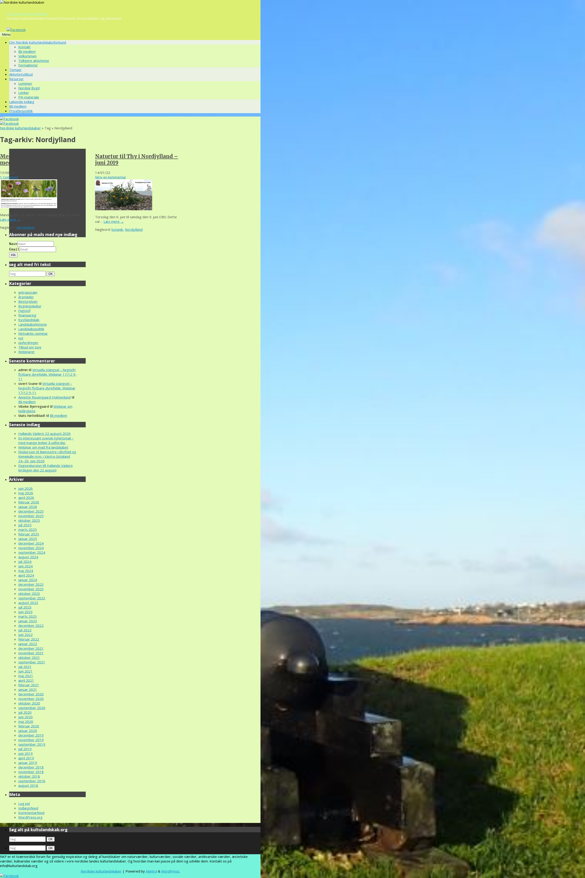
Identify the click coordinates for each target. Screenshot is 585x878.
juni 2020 (25, 717)
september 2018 (31, 781)
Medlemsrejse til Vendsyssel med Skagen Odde (37, 159)
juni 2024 (25, 566)
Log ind (24, 803)
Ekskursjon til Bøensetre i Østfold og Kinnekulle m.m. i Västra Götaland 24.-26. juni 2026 (47, 456)
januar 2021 (27, 689)
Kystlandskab (28, 319)
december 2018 (31, 767)
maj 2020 (25, 721)
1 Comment (9, 177)
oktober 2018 (29, 776)
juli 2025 (25, 525)
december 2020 (31, 694)
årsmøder (26, 297)
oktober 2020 (29, 703)
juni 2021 (25, 671)
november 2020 (31, 698)
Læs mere (10, 219)
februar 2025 (28, 534)
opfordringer (28, 342)
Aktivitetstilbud (21, 74)
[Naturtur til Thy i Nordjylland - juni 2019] (123, 209)
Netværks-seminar (33, 333)
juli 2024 (25, 561)
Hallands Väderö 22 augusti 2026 (44, 433)
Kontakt (24, 47)
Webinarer (26, 351)
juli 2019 (25, 749)
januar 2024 (27, 579)
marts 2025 (27, 529)
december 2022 (31, 625)
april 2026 (26, 497)
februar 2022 (28, 639)
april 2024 (26, 575)
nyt (20, 338)
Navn (13, 244)
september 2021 (31, 662)
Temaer (15, 69)
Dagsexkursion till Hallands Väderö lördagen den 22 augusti (45, 467)
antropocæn (27, 292)
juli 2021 (25, 666)
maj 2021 (25, 675)
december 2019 (31, 735)
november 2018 (31, 771)
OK (51, 274)
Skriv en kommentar (110, 177)
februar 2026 (28, 502)
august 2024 (28, 557)
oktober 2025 (29, 520)
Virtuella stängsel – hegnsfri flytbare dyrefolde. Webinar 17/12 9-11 (47, 374)
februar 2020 (28, 726)
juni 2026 (25, 488)
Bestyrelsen (27, 301)
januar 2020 (27, 730)
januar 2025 (27, 538)
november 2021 (31, 653)
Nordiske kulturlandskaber (27, 13)
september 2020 (31, 707)
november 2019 (31, 739)
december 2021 (31, 648)
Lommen (25, 83)
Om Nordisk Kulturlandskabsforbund (37, 42)
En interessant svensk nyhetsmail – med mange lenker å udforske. (46, 440)
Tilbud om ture (29, 347)
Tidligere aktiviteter (33, 60)
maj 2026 (25, 493)
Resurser (16, 79)
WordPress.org (30, 817)
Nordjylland (25, 227)
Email (14, 249)
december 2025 (31, 511)
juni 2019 (25, 753)
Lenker (23, 92)
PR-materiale (28, 97)
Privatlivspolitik (21, 111)
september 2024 (31, 552)
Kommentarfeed (31, 812)
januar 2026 (27, 506)
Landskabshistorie (32, 324)
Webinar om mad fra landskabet (43, 447)
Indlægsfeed (28, 808)
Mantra (151, 871)
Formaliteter (28, 65)
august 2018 (28, 785)
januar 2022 (27, 643)
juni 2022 (25, 634)
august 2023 (28, 602)
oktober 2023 (29, 593)
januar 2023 (27, 621)
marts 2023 (27, 616)
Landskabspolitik (31, 329)
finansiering (27, 315)
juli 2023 (25, 607)
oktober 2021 (29, 657)
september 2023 (31, 598)
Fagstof (24, 310)
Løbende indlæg (21, 101)
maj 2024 (25, 570)
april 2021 (26, 680)
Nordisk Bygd (29, 88)
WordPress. (170, 871)
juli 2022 (25, 630)
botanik (117, 229)
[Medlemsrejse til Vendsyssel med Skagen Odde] (28, 207)
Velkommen (27, 56)
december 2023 (31, 584)
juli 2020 (25, 712)
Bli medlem (27, 51)
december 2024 (31, 543)
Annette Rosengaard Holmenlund (44, 397)
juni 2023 (25, 611)
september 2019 (31, 744)
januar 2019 (27, 762)
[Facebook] (16, 29)
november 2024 (31, 547)
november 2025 (31, 515)
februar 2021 (28, 685)
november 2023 (31, 589)
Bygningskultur (29, 306)
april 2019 (26, 758)
